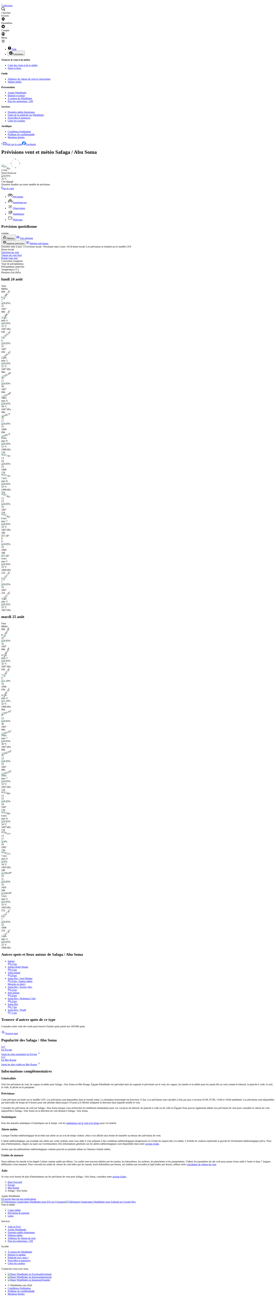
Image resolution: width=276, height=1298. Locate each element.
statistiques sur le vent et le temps (83, 1123)
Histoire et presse (16, 95)
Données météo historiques (21, 112)
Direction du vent (10, 252)
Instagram (47, 1277)
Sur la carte (8, 188)
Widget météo (15, 81)
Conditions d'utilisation (19, 131)
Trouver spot (11, 1033)
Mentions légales (16, 137)
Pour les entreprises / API (20, 101)
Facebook (31, 144)
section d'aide (152, 1143)
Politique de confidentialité (21, 134)
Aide (14, 49)
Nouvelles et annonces (19, 117)
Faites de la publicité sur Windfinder (26, 115)
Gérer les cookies (16, 120)
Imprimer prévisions (15, 243)
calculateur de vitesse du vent (201, 1164)
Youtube (46, 1280)
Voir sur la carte (14, 144)
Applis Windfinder (17, 92)
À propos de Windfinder (20, 98)
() (11, 255)
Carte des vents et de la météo (23, 65)
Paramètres (18, 54)
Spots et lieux (14, 68)
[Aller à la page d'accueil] (1, 2)
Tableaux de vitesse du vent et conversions (29, 79)
